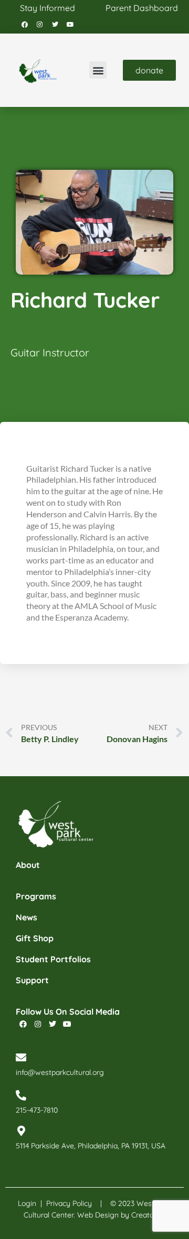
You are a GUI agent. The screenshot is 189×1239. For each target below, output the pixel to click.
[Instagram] (40, 24)
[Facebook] (24, 24)
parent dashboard (142, 8)
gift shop (35, 938)
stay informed (47, 8)
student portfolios (53, 959)
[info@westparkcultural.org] (21, 1057)
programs (36, 896)
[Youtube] (70, 24)
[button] (98, 70)
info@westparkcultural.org (60, 1072)
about (28, 865)
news (26, 917)
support (32, 980)
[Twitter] (55, 24)
